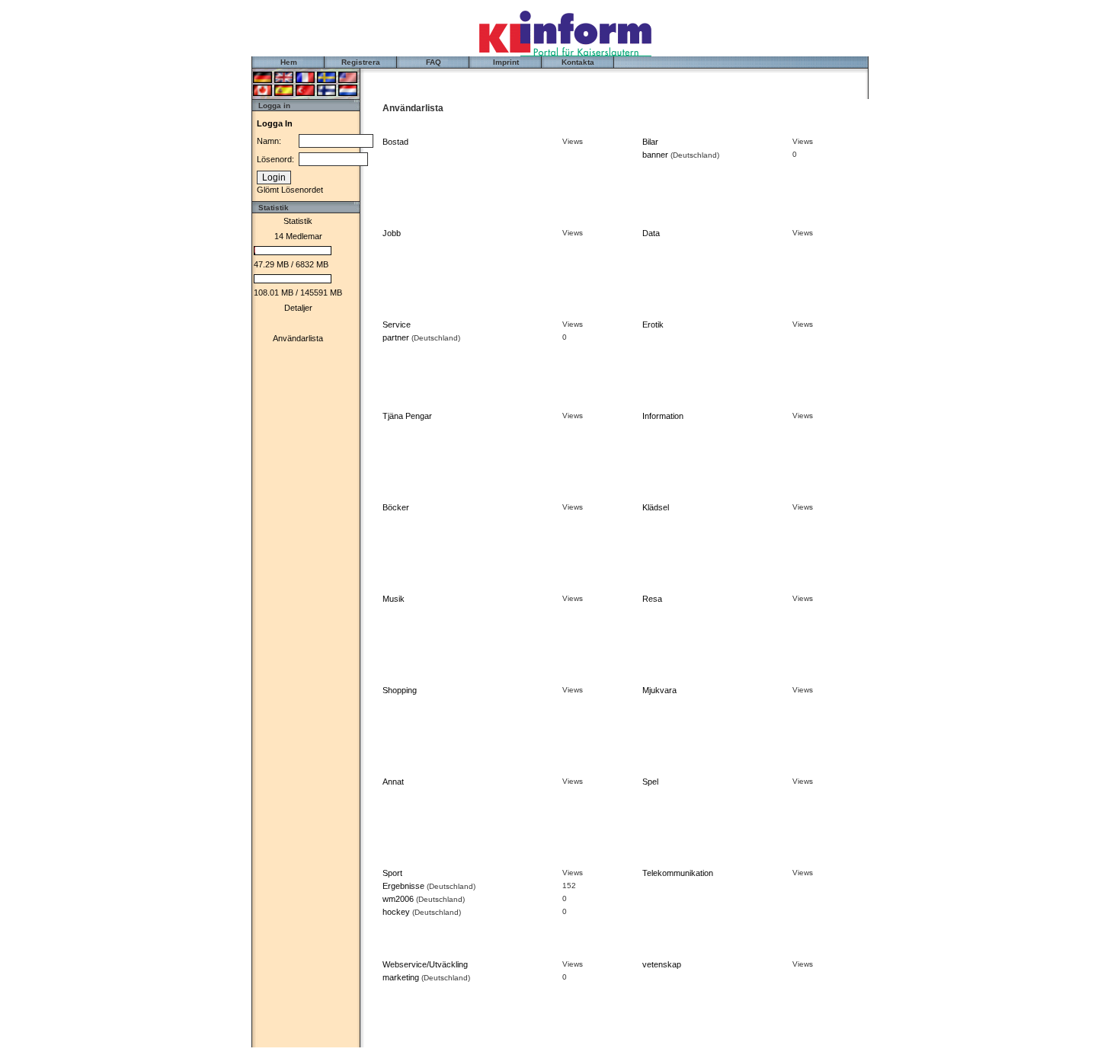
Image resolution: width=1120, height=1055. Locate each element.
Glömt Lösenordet (290, 189)
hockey (396, 911)
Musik (393, 598)
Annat (393, 781)
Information (662, 415)
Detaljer (298, 307)
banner (655, 154)
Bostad (395, 141)
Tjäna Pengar (407, 415)
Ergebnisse (403, 885)
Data (651, 233)
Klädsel (655, 507)
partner (395, 337)
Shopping (399, 690)
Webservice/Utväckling (425, 964)
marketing (400, 977)
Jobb (391, 233)
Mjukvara (659, 690)
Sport (392, 873)
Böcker (395, 507)
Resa (652, 598)
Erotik (653, 324)
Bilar (650, 141)
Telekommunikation (677, 873)
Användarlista (298, 338)
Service (396, 324)
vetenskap (661, 964)
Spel (650, 781)
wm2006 (398, 898)
